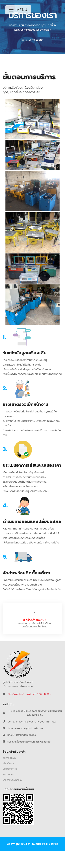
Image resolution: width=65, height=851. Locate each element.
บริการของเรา (36, 40)
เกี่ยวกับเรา (8, 763)
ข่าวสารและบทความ (12, 780)
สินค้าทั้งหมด (9, 758)
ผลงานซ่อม (8, 774)
